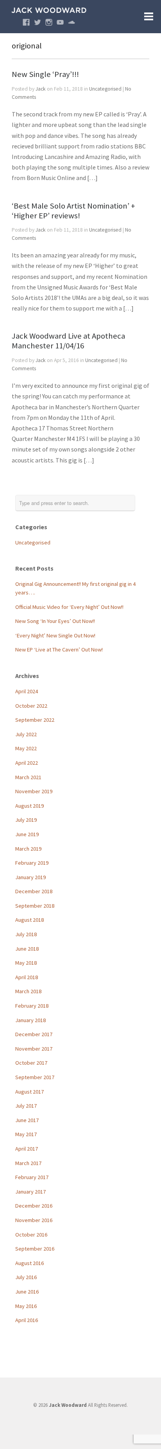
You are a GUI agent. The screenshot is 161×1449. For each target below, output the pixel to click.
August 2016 (29, 1263)
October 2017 (31, 1062)
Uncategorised (105, 89)
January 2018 (30, 1020)
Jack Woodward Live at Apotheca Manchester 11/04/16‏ (68, 341)
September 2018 (34, 905)
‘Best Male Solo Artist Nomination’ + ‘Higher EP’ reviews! (73, 211)
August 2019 (29, 805)
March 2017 (28, 1163)
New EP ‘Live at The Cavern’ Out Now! (59, 649)
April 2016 (26, 1320)
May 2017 (26, 1134)
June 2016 (27, 1291)
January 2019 (30, 877)
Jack (41, 89)
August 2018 (29, 919)
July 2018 (26, 934)
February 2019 (31, 862)
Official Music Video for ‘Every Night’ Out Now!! (69, 606)
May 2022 (26, 748)
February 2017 (31, 1177)
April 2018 (26, 977)
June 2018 (27, 948)
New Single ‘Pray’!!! (45, 74)
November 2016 (33, 1220)
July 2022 (26, 734)
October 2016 (31, 1234)
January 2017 (30, 1191)
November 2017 (33, 1048)
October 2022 (31, 705)
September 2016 (34, 1248)
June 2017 (27, 1120)
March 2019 (28, 848)
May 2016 (26, 1306)
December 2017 (33, 1034)
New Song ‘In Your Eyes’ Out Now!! (55, 621)
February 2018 (31, 1005)
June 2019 (27, 834)
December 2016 (33, 1205)
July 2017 (26, 1105)
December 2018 (33, 891)
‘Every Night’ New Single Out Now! (55, 635)
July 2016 (26, 1277)
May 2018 (26, 962)
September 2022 (34, 719)
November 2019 (33, 791)
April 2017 (26, 1148)
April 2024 (26, 691)
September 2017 (34, 1077)
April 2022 (26, 762)
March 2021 (28, 777)
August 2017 (29, 1091)
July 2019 (26, 819)
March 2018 (28, 991)
